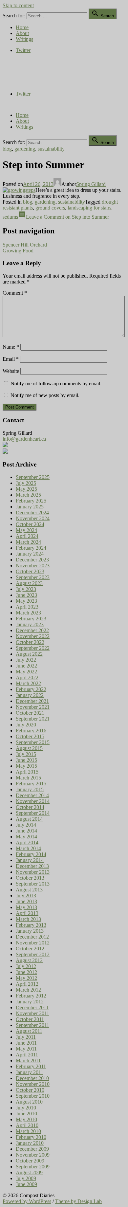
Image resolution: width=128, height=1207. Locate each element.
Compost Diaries (20, 71)
